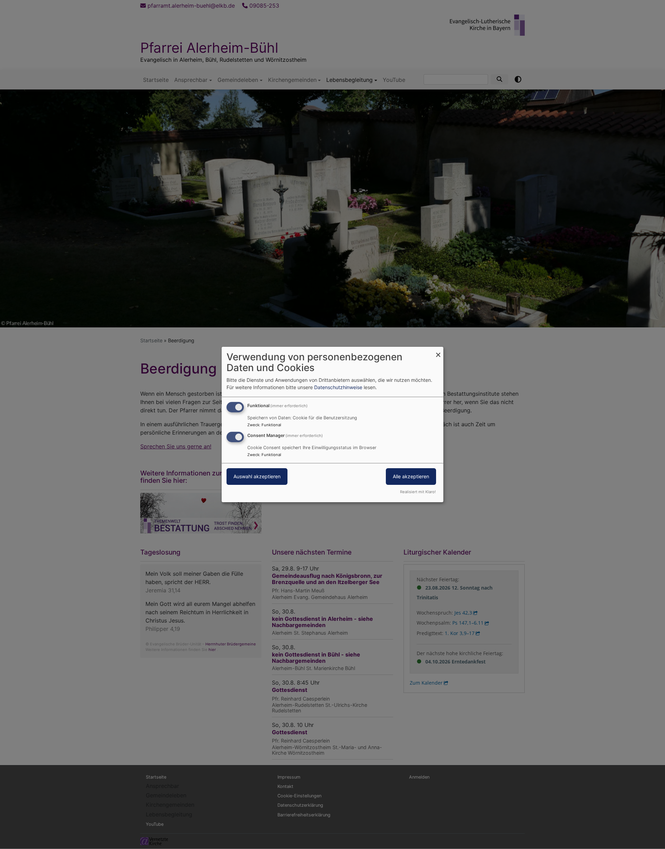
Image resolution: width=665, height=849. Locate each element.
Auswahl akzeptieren (257, 476)
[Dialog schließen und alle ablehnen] (438, 351)
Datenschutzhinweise (338, 387)
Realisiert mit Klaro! (418, 491)
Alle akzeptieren (411, 476)
